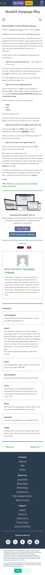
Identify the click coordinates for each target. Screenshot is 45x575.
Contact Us (22, 514)
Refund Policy (22, 518)
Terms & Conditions (22, 526)
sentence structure (21, 183)
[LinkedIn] (29, 542)
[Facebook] (22, 542)
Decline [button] (27, 571)
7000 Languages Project (22, 496)
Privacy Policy (21, 560)
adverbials (10, 183)
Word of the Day (22, 500)
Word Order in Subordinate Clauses (19, 26)
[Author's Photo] (22, 261)
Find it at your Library (23, 234)
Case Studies (22, 479)
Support (22, 510)
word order (12, 186)
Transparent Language (16, 29)
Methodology (22, 487)
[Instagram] (8, 542)
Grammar (37, 29)
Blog (22, 465)
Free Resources (22, 492)
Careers (22, 469)
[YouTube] (37, 542)
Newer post (35, 447)
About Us (22, 461)
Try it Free (18, 3)
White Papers (22, 483)
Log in (29, 3)
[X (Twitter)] (15, 542)
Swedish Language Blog (22, 12)
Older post (10, 447)
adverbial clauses (33, 34)
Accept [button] (18, 571)
